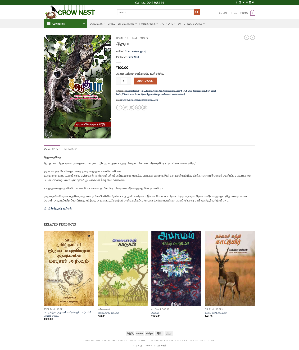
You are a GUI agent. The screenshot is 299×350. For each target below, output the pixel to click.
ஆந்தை (124, 99)
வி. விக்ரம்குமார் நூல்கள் (58, 208)
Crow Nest (133, 57)
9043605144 (155, 3)
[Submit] (197, 12)
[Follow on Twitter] (243, 2)
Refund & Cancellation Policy (169, 340)
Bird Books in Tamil (166, 90)
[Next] (254, 279)
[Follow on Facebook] (237, 2)
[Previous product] (252, 37)
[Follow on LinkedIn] (250, 2)
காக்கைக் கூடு (178, 94)
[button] (223, 13)
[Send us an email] (247, 2)
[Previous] (44, 279)
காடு (131, 99)
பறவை (145, 99)
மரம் (156, 99)
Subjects (96, 23)
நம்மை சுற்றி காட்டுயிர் (216, 312)
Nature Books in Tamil (195, 90)
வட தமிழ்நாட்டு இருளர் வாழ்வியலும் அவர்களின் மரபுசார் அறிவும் (67, 314)
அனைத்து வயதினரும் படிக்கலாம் (156, 94)
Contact (143, 340)
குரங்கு (137, 99)
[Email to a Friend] (131, 107)
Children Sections (121, 23)
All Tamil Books (137, 38)
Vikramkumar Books (131, 94)
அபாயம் (155, 312)
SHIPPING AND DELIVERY (202, 340)
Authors (167, 23)
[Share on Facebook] (119, 107)
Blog (133, 340)
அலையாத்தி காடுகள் (108, 312)
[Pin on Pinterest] (138, 107)
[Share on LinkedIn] (144, 107)
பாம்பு (150, 99)
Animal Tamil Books (134, 90)
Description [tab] (52, 148)
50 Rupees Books (190, 23)
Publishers (147, 23)
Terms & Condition (94, 340)
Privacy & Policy (118, 340)
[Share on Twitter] (125, 107)
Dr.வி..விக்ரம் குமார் (135, 51)
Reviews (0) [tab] (70, 148)
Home (119, 38)
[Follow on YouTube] (253, 2)
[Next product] (246, 37)
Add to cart (145, 81)
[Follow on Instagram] (240, 2)
